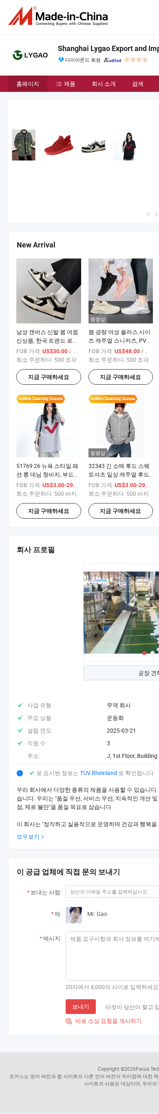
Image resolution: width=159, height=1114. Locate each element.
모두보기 (28, 836)
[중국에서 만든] (59, 16)
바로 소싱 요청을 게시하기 (104, 1021)
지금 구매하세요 (48, 377)
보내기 (80, 1006)
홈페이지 (27, 83)
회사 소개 (104, 83)
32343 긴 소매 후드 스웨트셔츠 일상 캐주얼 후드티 (119, 474)
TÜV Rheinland (98, 773)
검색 (138, 83)
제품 (69, 83)
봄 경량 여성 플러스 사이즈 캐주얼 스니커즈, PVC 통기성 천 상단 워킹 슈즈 (119, 340)
